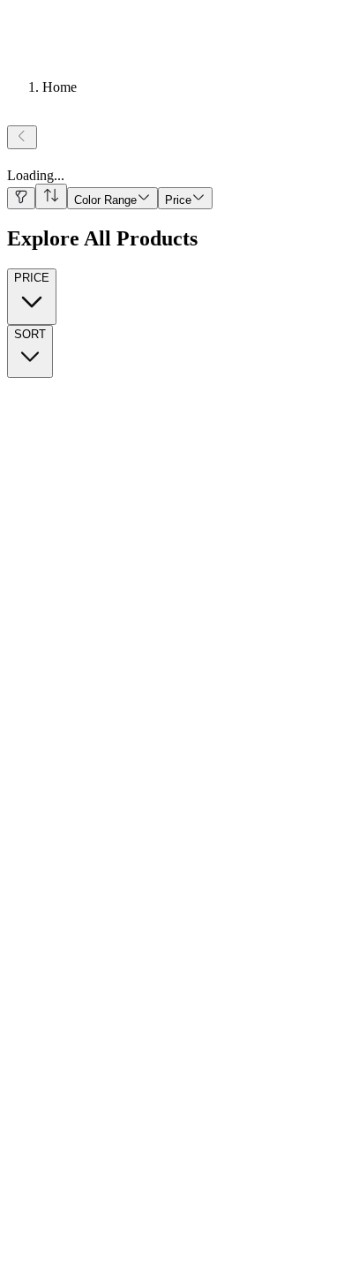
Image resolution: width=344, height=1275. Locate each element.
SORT (30, 334)
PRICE (31, 277)
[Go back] (22, 137)
